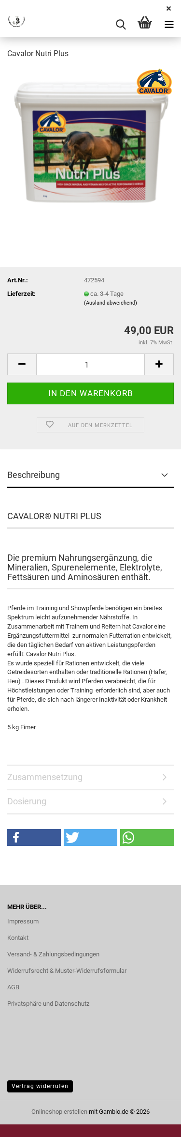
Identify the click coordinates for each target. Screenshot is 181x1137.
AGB (13, 987)
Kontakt (17, 937)
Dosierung (26, 801)
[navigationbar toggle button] (169, 25)
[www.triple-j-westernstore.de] (13, 25)
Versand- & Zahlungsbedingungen (53, 954)
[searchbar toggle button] (121, 25)
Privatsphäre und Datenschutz (48, 1003)
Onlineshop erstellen (59, 1111)
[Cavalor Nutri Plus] (90, 140)
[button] (21, 364)
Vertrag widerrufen (40, 1086)
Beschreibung (33, 475)
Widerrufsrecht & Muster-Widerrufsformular (66, 970)
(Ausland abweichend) (110, 303)
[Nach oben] (154, 1122)
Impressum (23, 921)
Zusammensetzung (45, 777)
